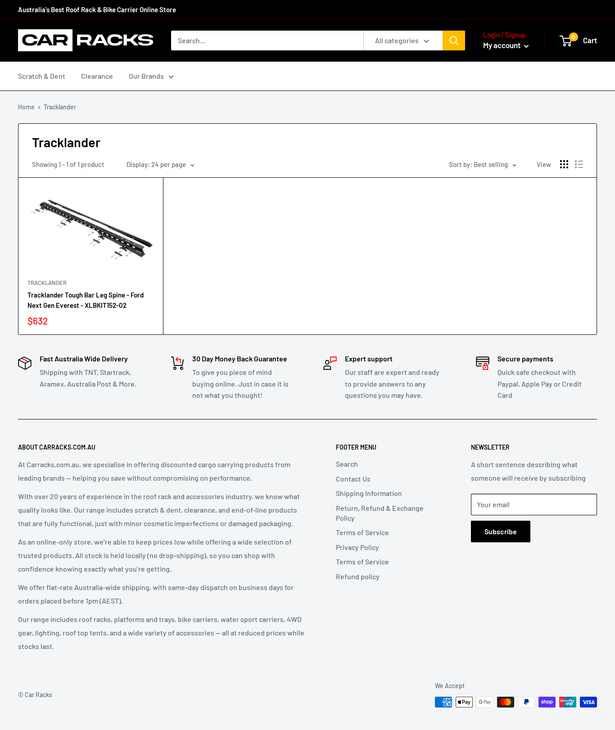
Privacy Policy (357, 547)
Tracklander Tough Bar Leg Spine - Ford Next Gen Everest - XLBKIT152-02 (85, 300)
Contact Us (353, 478)
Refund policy (358, 576)
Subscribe (500, 531)
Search (347, 464)
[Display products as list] (579, 164)
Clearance (97, 76)
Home (26, 107)
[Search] (454, 40)
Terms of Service (362, 532)
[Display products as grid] (564, 164)
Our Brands (146, 76)
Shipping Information (369, 493)
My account (502, 45)
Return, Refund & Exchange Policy (380, 513)
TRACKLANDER (47, 282)
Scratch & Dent (41, 76)
